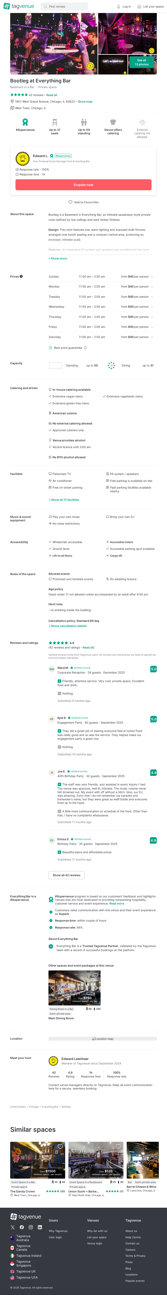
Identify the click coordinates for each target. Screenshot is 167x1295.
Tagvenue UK (26, 1271)
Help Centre (133, 1237)
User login (55, 1237)
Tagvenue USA (27, 1278)
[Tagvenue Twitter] (13, 1227)
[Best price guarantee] (85, 347)
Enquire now (83, 185)
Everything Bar (20, 896)
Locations (131, 1274)
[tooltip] (25, 125)
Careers (130, 1249)
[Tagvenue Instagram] (31, 1227)
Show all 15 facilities (65, 499)
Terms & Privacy (135, 1255)
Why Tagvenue (58, 1231)
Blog (128, 1268)
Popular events (135, 1280)
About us (131, 1231)
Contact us (132, 1243)
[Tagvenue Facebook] (22, 1227)
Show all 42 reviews (66, 875)
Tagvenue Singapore (23, 1263)
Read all (51, 95)
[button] (64, 6)
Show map (85, 101)
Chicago (33, 1106)
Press (129, 1262)
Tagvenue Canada (23, 1248)
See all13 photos (142, 62)
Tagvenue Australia (23, 1238)
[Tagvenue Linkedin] (40, 1227)
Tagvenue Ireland (28, 1256)
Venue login (94, 1243)
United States (18, 1106)
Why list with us (97, 1231)
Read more (116, 903)
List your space (97, 1237)
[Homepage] (18, 6)
